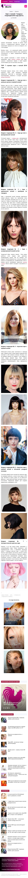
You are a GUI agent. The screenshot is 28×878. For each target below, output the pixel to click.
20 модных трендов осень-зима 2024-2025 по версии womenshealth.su (16, 758)
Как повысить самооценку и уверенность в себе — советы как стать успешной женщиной (17, 774)
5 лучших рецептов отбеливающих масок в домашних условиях (16, 794)
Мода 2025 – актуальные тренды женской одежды (15, 742)
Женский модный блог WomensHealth (11, 7)
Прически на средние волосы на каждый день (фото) (13, 643)
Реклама (12, 869)
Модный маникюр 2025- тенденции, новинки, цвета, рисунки (16, 718)
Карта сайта (17, 869)
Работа (8, 869)
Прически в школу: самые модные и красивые (12, 667)
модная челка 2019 (5, 77)
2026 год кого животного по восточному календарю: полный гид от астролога (17, 781)
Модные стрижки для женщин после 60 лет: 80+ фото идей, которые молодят (17, 831)
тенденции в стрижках (7, 596)
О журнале (4, 869)
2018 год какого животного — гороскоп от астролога (12, 703)
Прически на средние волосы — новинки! (15, 735)
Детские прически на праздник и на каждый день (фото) (14, 619)
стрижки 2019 (17, 595)
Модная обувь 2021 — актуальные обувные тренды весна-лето (16, 819)
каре (11, 595)
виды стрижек (5, 595)
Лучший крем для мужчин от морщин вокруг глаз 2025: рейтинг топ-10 (16, 727)
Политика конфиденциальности (9, 859)
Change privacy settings (13, 860)
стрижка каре (15, 138)
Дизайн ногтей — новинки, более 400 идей (16, 750)
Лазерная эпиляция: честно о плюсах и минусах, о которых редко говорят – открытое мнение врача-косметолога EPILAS (17, 767)
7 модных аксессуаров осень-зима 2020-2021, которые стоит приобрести (17, 813)
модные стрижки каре (17, 59)
